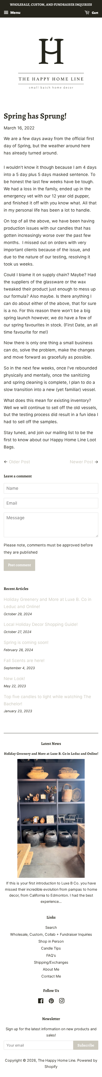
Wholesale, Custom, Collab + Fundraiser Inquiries (51, 934)
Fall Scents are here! (24, 660)
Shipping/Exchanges (51, 962)
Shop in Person (51, 941)
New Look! (14, 678)
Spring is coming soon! (26, 642)
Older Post (19, 461)
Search (51, 927)
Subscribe (85, 1045)
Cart (94, 12)
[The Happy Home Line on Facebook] (41, 1002)
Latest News (51, 743)
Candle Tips (51, 948)
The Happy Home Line (56, 1060)
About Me (51, 969)
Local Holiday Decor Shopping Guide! (41, 624)
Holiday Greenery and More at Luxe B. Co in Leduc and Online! (51, 753)
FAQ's (51, 955)
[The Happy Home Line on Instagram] (61, 1002)
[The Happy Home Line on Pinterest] (51, 1002)
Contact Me (51, 976)
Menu (15, 12)
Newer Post (81, 461)
